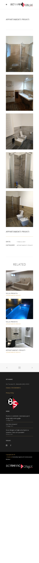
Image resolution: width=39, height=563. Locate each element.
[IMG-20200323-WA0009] (19, 92)
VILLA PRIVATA (12, 293)
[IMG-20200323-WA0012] (19, 170)
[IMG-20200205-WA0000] (19, 54)
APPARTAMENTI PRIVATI (15, 350)
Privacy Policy (10, 393)
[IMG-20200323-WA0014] (19, 209)
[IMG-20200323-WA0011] (19, 131)
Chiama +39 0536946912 (13, 388)
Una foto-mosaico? (11, 424)
